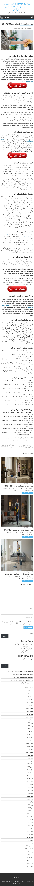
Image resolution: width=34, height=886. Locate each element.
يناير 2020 (30, 811)
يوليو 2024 (30, 755)
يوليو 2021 (30, 805)
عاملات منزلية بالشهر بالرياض (19, 440)
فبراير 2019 (30, 816)
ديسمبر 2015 (29, 860)
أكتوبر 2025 (30, 714)
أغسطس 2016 (29, 849)
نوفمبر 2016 (30, 843)
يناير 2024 (30, 772)
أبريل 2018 (30, 831)
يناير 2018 (30, 840)
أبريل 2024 (30, 764)
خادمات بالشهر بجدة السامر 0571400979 (22, 650)
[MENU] (1, 17)
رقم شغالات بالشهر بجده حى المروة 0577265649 (20, 644)
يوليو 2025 (30, 723)
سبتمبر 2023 (29, 781)
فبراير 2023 (30, 802)
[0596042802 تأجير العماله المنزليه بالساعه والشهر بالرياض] (31, 17)
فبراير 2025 (30, 737)
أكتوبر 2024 (30, 749)
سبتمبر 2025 (29, 717)
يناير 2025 (30, 740)
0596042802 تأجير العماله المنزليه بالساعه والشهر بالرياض (17, 6)
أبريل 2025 (30, 731)
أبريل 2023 (30, 796)
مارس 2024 (30, 767)
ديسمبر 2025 (29, 708)
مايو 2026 (30, 696)
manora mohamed (17, 28)
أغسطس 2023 (29, 784)
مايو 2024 (30, 761)
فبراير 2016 (30, 857)
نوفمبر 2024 (30, 746)
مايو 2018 (30, 828)
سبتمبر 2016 (29, 846)
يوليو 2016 (30, 852)
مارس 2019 (30, 813)
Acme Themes (17, 883)
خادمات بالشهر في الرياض (11, 438)
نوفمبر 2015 (30, 863)
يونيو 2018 (30, 825)
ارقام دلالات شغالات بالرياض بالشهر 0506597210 (26, 446)
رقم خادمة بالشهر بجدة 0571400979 (23, 648)
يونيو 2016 (30, 854)
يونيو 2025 (30, 726)
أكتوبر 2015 (30, 866)
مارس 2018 (30, 834)
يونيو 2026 (30, 693)
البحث (31, 633)
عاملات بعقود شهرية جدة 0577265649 (23, 646)
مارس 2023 (30, 799)
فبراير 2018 (30, 837)
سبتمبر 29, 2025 (28, 484)
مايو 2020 (30, 808)
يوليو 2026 (30, 690)
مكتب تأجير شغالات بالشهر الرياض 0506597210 (7, 446)
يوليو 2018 (30, 822)
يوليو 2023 (30, 787)
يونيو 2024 (30, 758)
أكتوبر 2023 (30, 778)
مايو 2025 (30, 729)
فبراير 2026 (30, 702)
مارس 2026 (30, 699)
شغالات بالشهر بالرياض (27, 81)
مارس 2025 (30, 734)
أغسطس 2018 (29, 819)
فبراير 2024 (30, 770)
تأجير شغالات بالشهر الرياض (26, 438)
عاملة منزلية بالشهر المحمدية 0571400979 (21, 652)
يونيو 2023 (30, 790)
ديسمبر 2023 (29, 775)
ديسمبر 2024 (29, 743)
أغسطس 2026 (29, 688)
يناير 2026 (30, 705)
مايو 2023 (30, 793)
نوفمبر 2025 (30, 711)
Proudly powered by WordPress (10, 881)
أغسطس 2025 (29, 720)
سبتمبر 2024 (29, 752)
